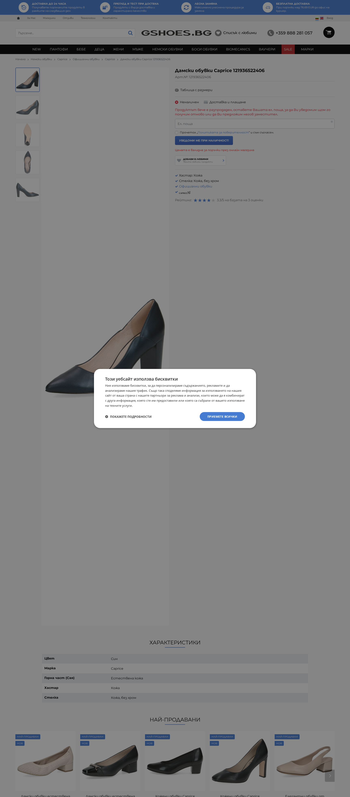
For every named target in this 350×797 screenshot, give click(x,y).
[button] (128, 416)
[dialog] (175, 398)
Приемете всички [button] (222, 416)
